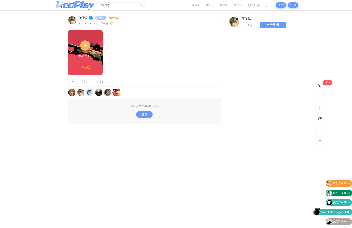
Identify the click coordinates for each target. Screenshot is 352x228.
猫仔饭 (83, 17)
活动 (225, 5)
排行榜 (255, 5)
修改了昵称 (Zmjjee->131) (335, 212)
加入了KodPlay (341, 183)
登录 (281, 5)
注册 (293, 5)
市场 (239, 5)
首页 (197, 5)
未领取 (85, 67)
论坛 (211, 5)
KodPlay (74, 5)
